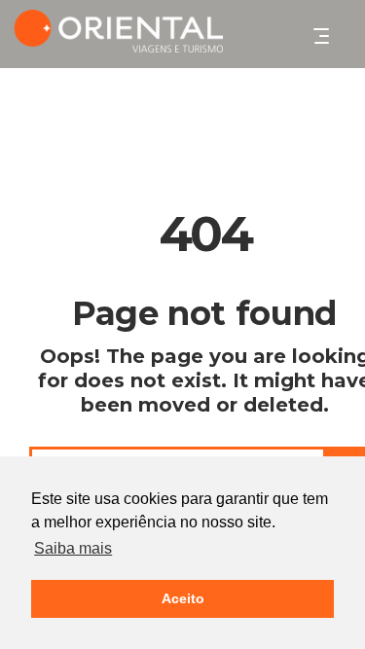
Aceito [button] (183, 598)
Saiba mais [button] (73, 548)
